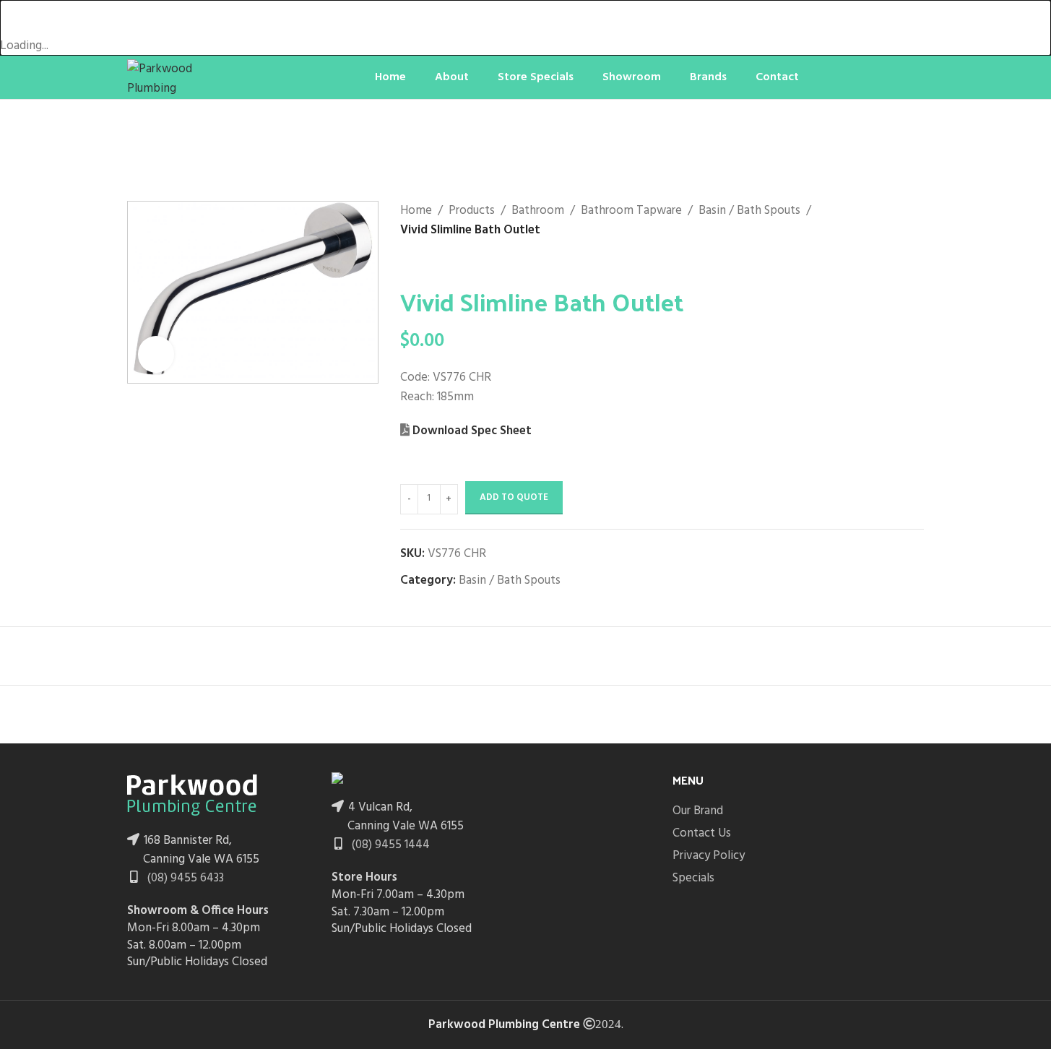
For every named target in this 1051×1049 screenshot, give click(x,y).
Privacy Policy (708, 855)
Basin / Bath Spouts (749, 210)
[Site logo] (181, 77)
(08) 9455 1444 (389, 845)
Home (416, 210)
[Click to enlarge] (156, 354)
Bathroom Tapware (631, 210)
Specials (693, 878)
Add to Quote (514, 497)
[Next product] (443, 263)
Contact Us (701, 833)
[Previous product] (409, 263)
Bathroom (537, 210)
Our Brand (697, 811)
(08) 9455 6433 (184, 878)
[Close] (18, 18)
